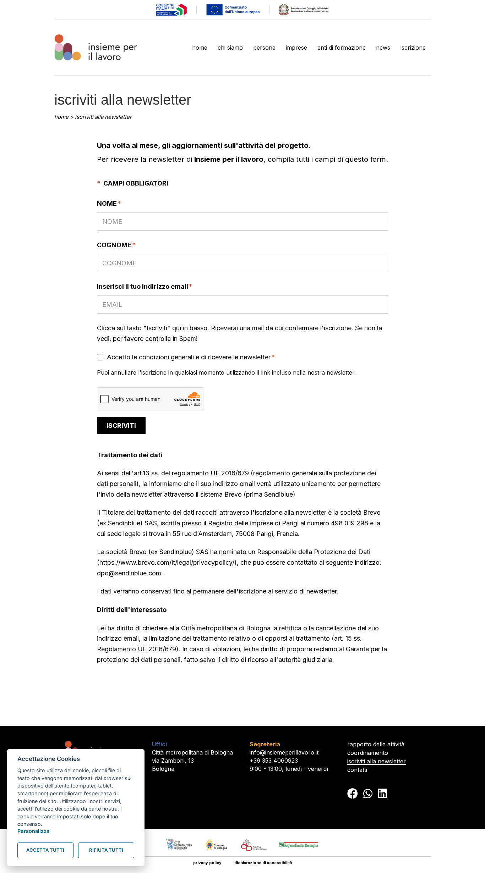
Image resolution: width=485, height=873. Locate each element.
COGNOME (116, 245)
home (61, 117)
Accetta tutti (45, 850)
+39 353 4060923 (274, 760)
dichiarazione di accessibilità (263, 862)
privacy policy (207, 862)
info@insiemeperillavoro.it (284, 752)
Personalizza (33, 831)
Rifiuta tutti (106, 850)
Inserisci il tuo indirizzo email (144, 286)
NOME (109, 203)
